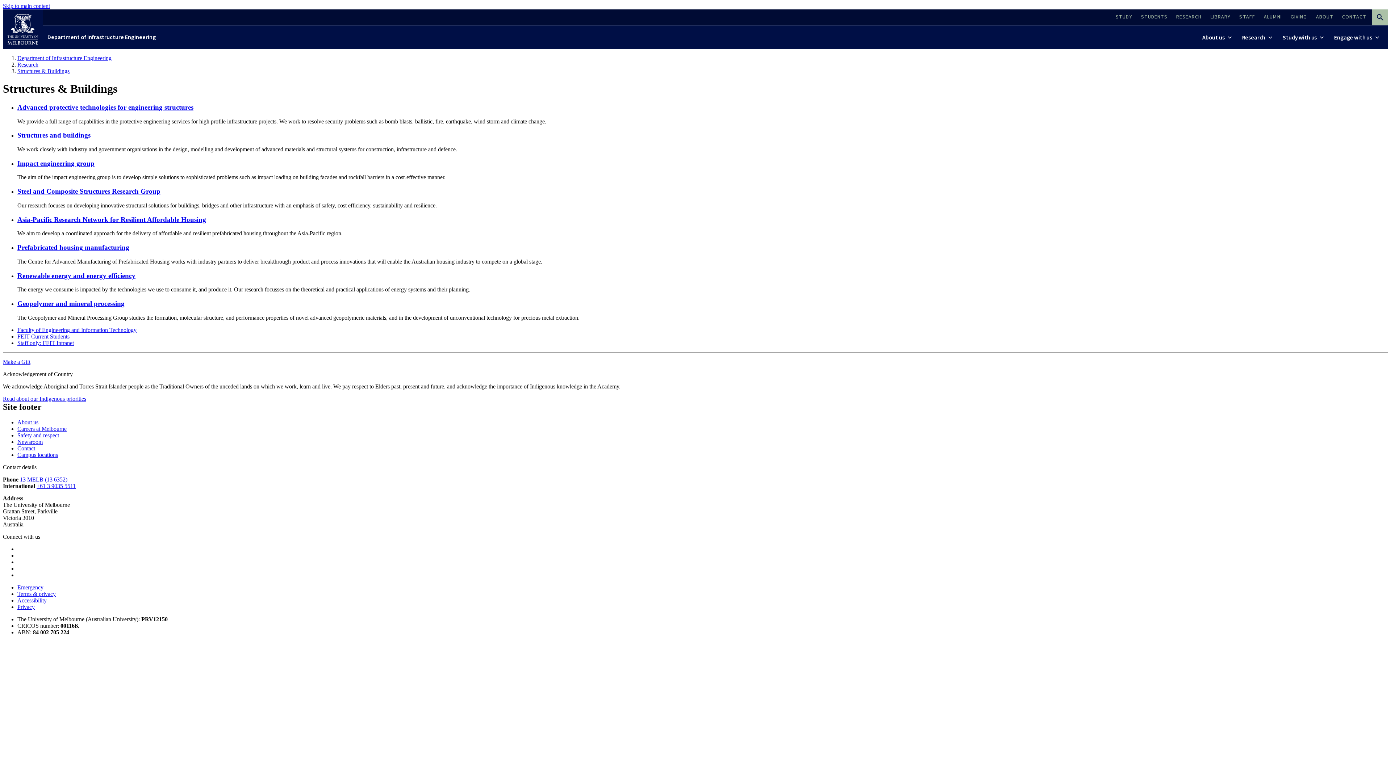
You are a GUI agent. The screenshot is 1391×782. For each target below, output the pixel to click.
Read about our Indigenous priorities (44, 399)
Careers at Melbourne (42, 429)
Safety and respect (38, 435)
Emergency (30, 587)
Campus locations (37, 455)
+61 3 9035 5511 (56, 486)
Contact (26, 448)
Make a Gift (16, 362)
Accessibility (32, 600)
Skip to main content (26, 6)
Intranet (45, 343)
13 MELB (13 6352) (43, 479)
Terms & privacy (36, 594)
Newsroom (30, 442)
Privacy (26, 607)
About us (27, 422)
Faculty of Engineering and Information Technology (77, 330)
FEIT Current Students (43, 336)
